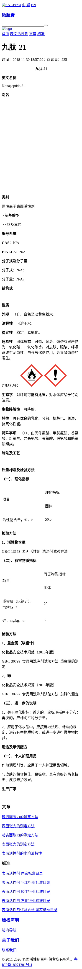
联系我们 (9, 950)
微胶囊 (8, 15)
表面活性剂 (19, 34)
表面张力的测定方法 (18, 844)
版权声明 (10, 920)
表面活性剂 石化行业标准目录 (26, 901)
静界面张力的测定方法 (20, 817)
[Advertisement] (41, 149)
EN (33, 5)
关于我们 (10, 940)
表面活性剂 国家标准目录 (22, 873)
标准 (41, 34)
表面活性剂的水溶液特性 (22, 853)
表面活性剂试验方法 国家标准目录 (29, 910)
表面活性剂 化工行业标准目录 (26, 882)
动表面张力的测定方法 (20, 835)
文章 (32, 34)
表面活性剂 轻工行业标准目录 (26, 892)
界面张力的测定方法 (18, 826)
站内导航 (9, 930)
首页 (5, 34)
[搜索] (46, 25)
